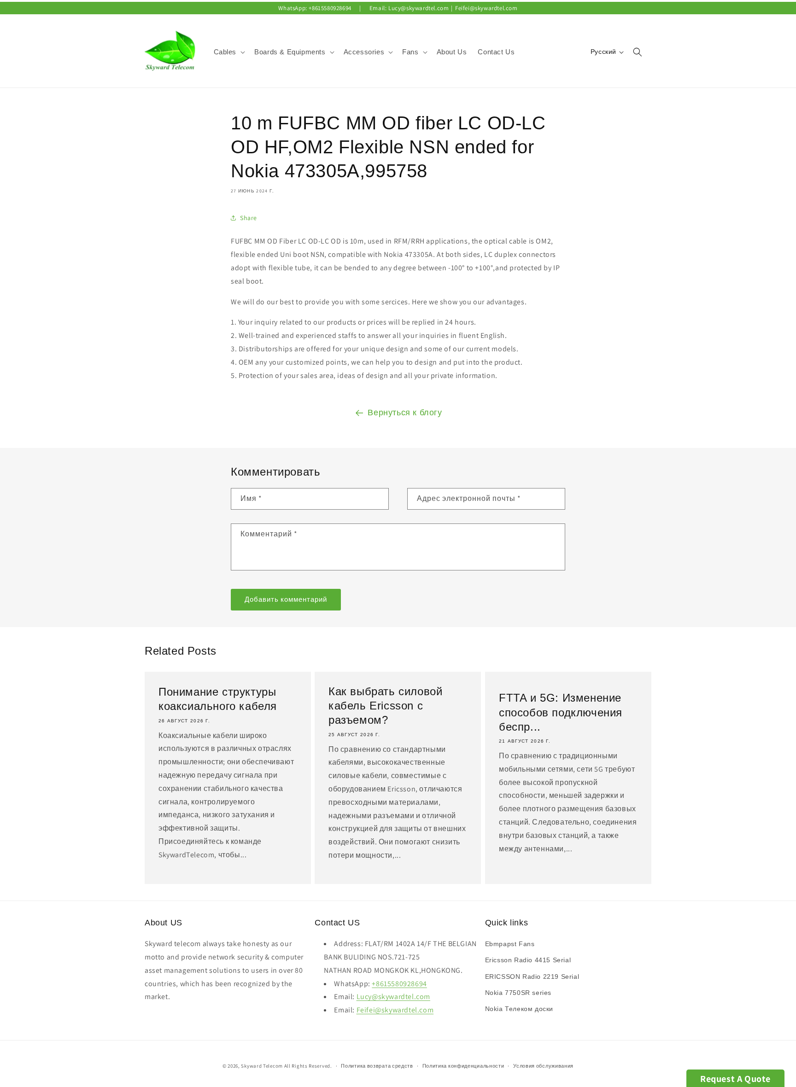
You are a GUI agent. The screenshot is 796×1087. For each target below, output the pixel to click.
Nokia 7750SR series (518, 992)
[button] (228, 52)
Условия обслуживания (543, 1066)
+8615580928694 (330, 8)
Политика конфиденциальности (463, 1066)
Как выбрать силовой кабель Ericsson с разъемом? (385, 705)
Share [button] (248, 218)
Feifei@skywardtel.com (486, 8)
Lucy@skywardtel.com (418, 8)
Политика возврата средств (377, 1066)
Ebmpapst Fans (510, 943)
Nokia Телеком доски (519, 1008)
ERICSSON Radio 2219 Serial (532, 976)
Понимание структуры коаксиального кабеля (217, 699)
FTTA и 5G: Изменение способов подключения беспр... (560, 712)
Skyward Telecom (262, 1066)
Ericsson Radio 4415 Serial (528, 960)
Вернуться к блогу (405, 412)
